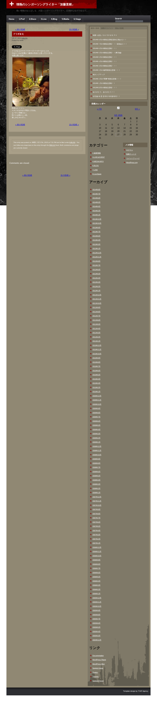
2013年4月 (96, 240)
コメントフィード (133, 158)
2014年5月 (96, 202)
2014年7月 (96, 194)
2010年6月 (96, 371)
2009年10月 (96, 404)
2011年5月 (96, 324)
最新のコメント (107, 28)
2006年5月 (96, 577)
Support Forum (98, 681)
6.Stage (77, 19)
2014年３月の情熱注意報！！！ (105, 66)
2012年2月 (96, 286)
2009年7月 (96, 417)
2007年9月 (96, 509)
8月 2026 (118, 115)
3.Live (43, 19)
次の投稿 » (74, 29)
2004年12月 (96, 640)
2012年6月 (96, 270)
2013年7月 (96, 232)
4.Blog (54, 19)
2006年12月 (96, 547)
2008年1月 (96, 493)
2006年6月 (96, 573)
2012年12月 (96, 253)
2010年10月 (96, 354)
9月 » (137, 109)
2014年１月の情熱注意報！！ (104, 83)
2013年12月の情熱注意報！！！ (105, 87)
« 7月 (99, 109)
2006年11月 (96, 551)
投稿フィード (131, 154)
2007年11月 (96, 501)
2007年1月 (96, 543)
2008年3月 (96, 484)
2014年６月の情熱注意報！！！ (105, 48)
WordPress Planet (99, 660)
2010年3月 (96, 383)
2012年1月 (96, 291)
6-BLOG (24, 38)
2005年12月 (96, 598)
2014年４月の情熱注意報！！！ (105, 61)
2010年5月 (96, 375)
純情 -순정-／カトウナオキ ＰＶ (105, 35)
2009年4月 (96, 429)
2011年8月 (96, 312)
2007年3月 (96, 535)
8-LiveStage (96, 174)
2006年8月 (96, 564)
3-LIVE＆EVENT (98, 157)
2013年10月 (96, 223)
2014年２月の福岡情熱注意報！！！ (106, 70)
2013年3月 (96, 244)
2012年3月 (96, 282)
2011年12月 (96, 295)
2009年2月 (96, 438)
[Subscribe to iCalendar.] (118, 109)
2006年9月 (96, 560)
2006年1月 (96, 594)
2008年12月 (96, 446)
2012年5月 (96, 274)
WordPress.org (132, 162)
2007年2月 (96, 539)
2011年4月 (96, 328)
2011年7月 (96, 316)
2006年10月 (96, 556)
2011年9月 (96, 307)
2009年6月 (96, 421)
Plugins (95, 672)
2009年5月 (96, 425)
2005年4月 (96, 631)
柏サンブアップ (99, 74)
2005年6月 (96, 623)
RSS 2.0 (52, 145)
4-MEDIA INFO (98, 161)
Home (11, 19)
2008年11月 (96, 450)
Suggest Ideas (97, 668)
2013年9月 (96, 227)
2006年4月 (96, 581)
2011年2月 (96, 337)
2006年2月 (96, 589)
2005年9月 (96, 610)
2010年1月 (96, 392)
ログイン (129, 150)
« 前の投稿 (20, 29)
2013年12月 (96, 219)
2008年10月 (96, 455)
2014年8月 (96, 190)
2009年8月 (96, 413)
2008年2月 (96, 488)
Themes (95, 676)
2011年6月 (96, 320)
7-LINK (95, 170)
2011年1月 (96, 341)
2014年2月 (96, 211)
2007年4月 (96, 530)
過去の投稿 (119, 28)
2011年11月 (96, 299)
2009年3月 (96, 434)
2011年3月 (96, 333)
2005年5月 (96, 627)
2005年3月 (96, 636)
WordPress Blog (98, 664)
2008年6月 (96, 472)
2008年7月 (96, 467)
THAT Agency (143, 691)
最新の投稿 (95, 28)
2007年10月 (96, 505)
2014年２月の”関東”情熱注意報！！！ (107, 79)
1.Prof (22, 19)
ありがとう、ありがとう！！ (104, 92)
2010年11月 (96, 349)
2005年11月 (96, 602)
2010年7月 (96, 366)
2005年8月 (96, 615)
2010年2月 (96, 387)
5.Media (65, 19)
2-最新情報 (96, 153)
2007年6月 (96, 522)
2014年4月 (96, 206)
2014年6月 (96, 198)
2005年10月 (96, 606)
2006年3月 (96, 585)
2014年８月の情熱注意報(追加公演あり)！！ (109, 40)
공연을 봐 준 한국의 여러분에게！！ (106, 96)
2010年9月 (96, 358)
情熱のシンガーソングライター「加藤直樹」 (45, 4)
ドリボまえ (18, 34)
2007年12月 (96, 497)
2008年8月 (96, 463)
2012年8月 (96, 261)
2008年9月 (96, 459)
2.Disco (32, 19)
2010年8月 (96, 362)
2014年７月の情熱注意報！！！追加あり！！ (110, 44)
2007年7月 (96, 518)
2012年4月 (96, 278)
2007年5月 (96, 526)
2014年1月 (96, 215)
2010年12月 (96, 345)
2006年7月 (96, 568)
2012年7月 (96, 265)
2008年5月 (96, 476)
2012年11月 (96, 257)
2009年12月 (96, 396)
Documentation (98, 655)
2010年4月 (96, 379)
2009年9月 (96, 408)
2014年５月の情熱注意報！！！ (105, 57)
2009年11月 (96, 400)
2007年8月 (96, 514)
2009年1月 (96, 442)
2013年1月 (96, 248)
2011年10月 (96, 303)
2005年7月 (96, 619)
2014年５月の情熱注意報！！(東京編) (107, 53)
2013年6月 (96, 236)
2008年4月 (96, 480)
